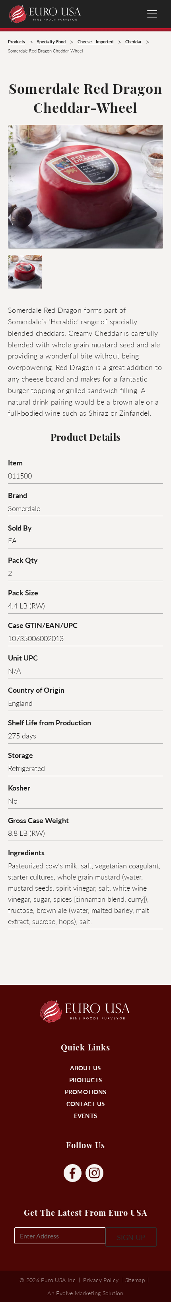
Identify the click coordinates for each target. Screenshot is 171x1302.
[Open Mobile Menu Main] (152, 13)
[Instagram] (94, 1173)
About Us (85, 1068)
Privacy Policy (101, 1280)
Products (85, 1079)
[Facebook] (73, 1173)
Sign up (131, 1237)
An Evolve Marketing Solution (85, 1293)
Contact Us (85, 1103)
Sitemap (135, 1280)
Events (85, 1115)
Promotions (86, 1091)
